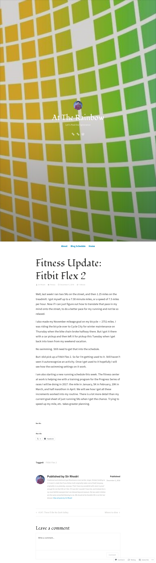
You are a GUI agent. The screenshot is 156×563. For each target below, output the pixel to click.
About (64, 246)
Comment (112, 555)
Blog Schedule (78, 246)
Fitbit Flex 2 (51, 462)
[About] (73, 133)
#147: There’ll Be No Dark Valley (51, 513)
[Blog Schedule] (78, 133)
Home (92, 246)
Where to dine (111, 513)
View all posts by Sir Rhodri (62, 498)
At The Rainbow (78, 117)
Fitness (52, 285)
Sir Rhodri (41, 285)
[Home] (83, 133)
